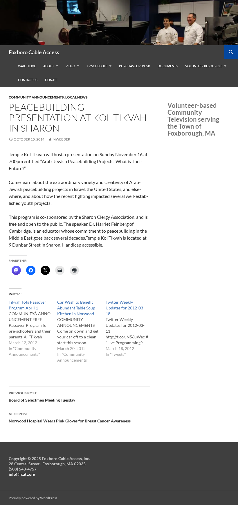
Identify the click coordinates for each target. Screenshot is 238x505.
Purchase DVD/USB (134, 66)
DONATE (51, 80)
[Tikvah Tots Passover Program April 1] (33, 328)
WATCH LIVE (27, 66)
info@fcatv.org (22, 474)
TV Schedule (97, 66)
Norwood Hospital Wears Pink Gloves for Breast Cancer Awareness (70, 417)
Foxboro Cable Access (34, 52)
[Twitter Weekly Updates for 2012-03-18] (130, 328)
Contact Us (27, 80)
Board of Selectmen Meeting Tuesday (42, 396)
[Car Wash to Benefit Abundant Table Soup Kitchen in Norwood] (81, 331)
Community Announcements (36, 97)
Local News (76, 97)
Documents (168, 66)
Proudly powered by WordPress (33, 498)
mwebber (61, 139)
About (48, 66)
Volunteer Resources (203, 66)
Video (70, 66)
